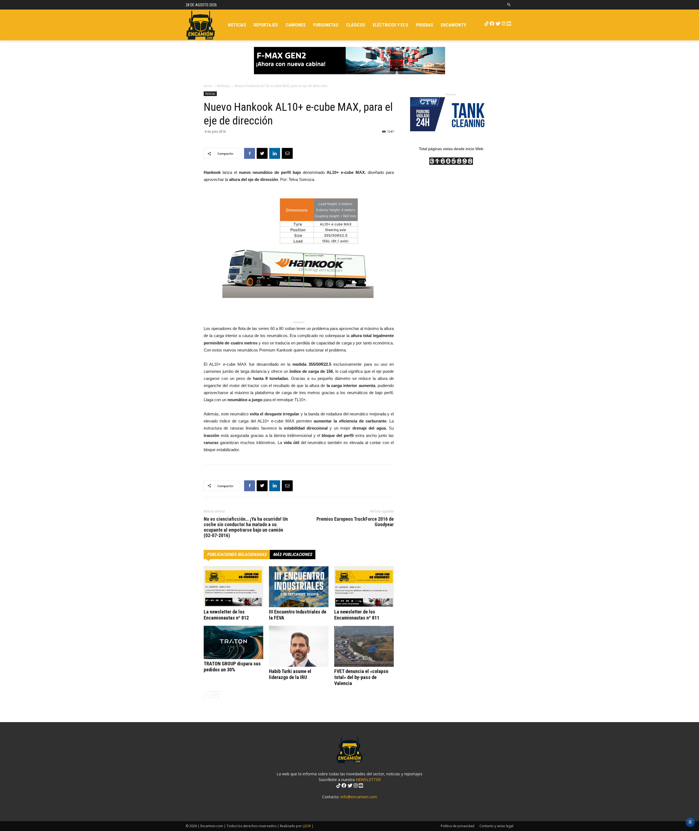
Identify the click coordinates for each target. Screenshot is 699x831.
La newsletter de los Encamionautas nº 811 (356, 615)
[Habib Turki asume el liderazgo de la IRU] (298, 646)
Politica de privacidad (457, 826)
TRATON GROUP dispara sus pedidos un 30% (232, 666)
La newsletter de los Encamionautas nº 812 (226, 615)
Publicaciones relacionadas (236, 554)
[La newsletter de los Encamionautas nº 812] (233, 586)
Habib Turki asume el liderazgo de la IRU (290, 674)
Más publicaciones (292, 554)
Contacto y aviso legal (496, 826)
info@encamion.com (358, 796)
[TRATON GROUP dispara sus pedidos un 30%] (233, 642)
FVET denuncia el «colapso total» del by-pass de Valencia (361, 677)
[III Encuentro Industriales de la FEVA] (298, 586)
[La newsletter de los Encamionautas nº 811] (364, 586)
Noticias (223, 86)
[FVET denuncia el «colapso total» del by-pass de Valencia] (364, 646)
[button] (509, 5)
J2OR (307, 826)
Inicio (208, 86)
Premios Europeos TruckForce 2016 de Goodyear (355, 521)
